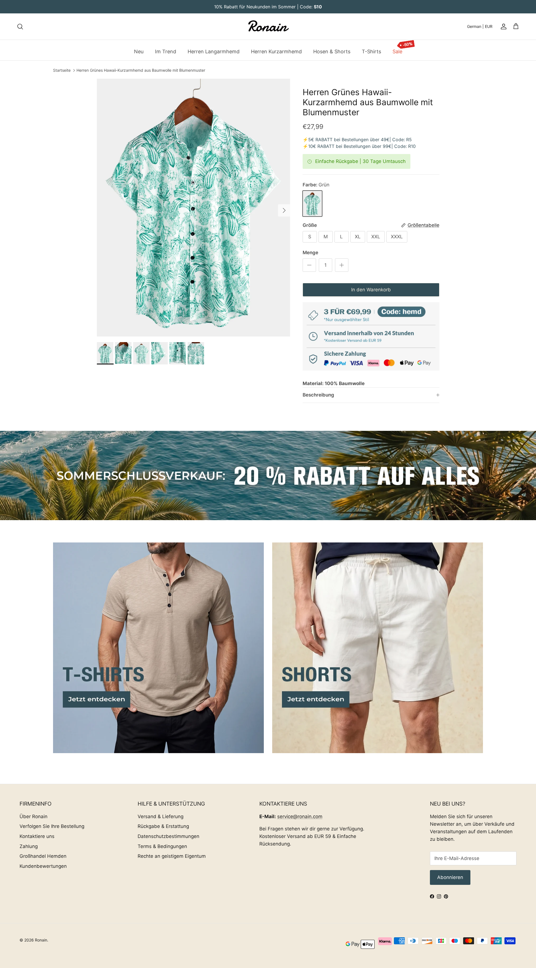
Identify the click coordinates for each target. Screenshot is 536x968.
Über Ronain (33, 816)
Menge (310, 252)
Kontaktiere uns (37, 836)
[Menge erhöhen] (341, 265)
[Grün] (312, 204)
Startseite (62, 70)
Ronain (41, 940)
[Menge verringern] (309, 265)
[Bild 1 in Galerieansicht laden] (193, 208)
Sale (397, 51)
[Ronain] (268, 26)
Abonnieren (450, 877)
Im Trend (165, 51)
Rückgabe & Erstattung (163, 826)
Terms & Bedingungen (162, 846)
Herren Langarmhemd (214, 51)
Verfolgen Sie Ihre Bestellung (52, 826)
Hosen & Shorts (331, 51)
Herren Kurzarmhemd (276, 51)
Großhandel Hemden (43, 856)
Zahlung (29, 846)
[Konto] (502, 26)
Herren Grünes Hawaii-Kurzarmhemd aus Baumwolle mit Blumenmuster (140, 70)
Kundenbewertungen (43, 866)
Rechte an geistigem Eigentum (172, 856)
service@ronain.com (299, 816)
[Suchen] (20, 26)
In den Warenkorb (371, 289)
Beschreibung (318, 395)
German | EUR (479, 26)
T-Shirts (371, 51)
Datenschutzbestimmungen (168, 836)
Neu (138, 51)
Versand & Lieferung (160, 816)
